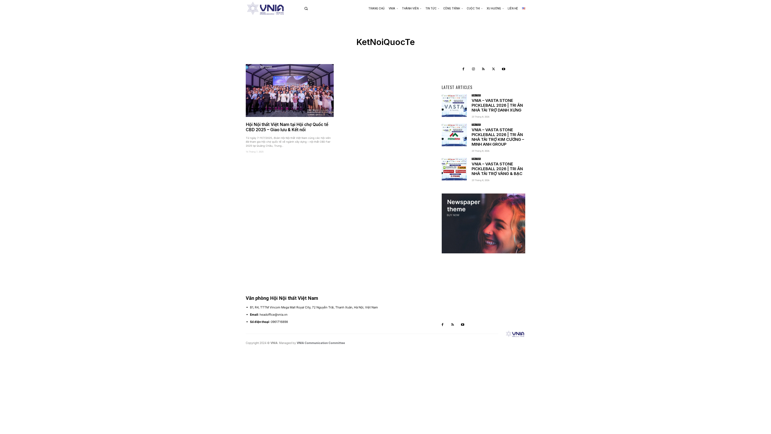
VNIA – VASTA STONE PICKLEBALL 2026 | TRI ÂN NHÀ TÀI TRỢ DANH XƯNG (497, 105)
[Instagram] (473, 69)
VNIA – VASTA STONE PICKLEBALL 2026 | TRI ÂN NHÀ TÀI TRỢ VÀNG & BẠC (497, 169)
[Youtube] (504, 69)
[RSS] (483, 69)
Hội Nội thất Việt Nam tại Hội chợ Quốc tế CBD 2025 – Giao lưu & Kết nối (287, 127)
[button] (314, 8)
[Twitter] (494, 69)
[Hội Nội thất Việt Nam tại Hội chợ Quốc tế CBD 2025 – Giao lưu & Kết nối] (290, 90)
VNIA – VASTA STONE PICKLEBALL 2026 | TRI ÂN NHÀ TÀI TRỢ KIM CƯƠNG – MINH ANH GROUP (498, 137)
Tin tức (476, 95)
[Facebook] (463, 69)
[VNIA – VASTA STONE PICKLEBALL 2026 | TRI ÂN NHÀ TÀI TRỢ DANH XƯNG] (454, 105)
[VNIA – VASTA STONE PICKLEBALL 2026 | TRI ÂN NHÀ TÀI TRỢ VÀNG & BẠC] (454, 169)
